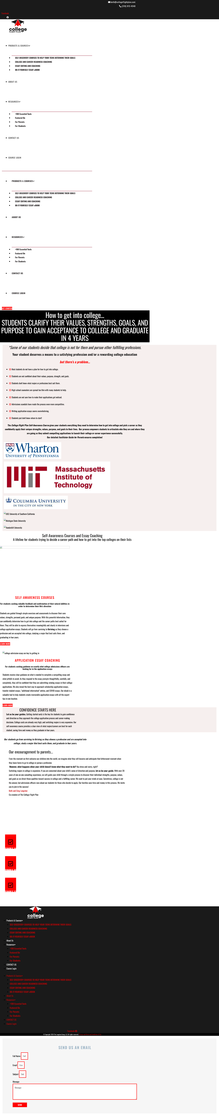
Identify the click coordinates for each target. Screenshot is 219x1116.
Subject (16, 1074)
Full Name (17, 1056)
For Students (20, 125)
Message (16, 1081)
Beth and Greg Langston (18, 790)
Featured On (20, 117)
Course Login (14, 157)
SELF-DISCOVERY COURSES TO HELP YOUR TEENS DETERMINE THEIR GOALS (45, 57)
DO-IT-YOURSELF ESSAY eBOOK (27, 69)
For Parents (20, 121)
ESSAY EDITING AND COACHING (27, 65)
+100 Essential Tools (23, 113)
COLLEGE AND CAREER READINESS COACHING (33, 61)
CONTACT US (13, 137)
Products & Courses (18, 45)
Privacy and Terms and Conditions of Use (90, 1034)
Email (15, 1065)
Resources (13, 101)
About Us (12, 81)
